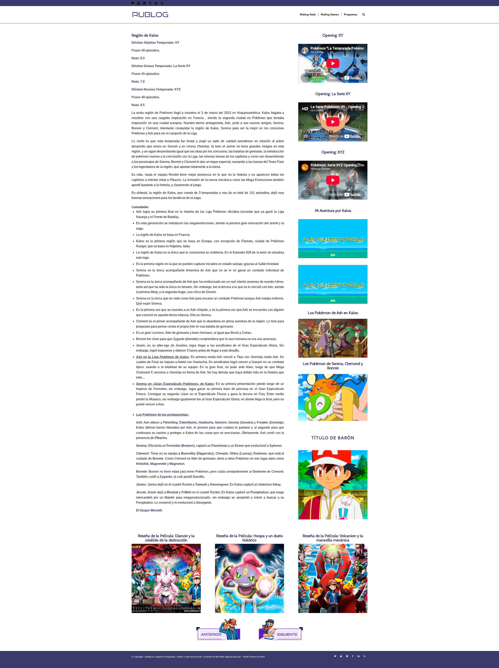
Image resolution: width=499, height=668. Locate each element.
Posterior (359, 397)
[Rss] (162, 3)
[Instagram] (144, 3)
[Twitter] (132, 3)
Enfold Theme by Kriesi (254, 662)
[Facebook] (150, 3)
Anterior (307, 397)
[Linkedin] (156, 3)
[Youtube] (138, 3)
